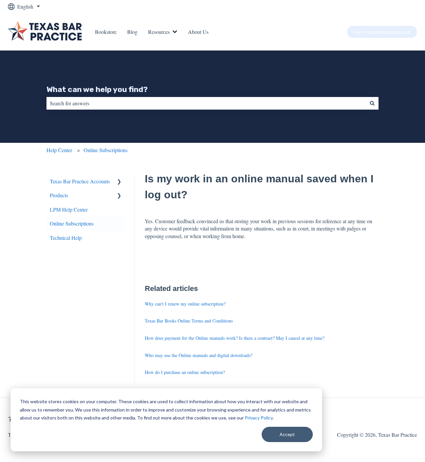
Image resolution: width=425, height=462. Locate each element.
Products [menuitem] (59, 195)
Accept (287, 434)
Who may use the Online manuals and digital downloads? (198, 355)
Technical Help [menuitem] (66, 237)
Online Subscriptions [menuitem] (72, 223)
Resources (159, 31)
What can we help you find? (97, 89)
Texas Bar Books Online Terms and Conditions (189, 321)
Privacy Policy (259, 417)
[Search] (372, 103)
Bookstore (106, 31)
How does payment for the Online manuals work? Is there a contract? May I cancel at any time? (234, 338)
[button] (119, 182)
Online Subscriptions (106, 149)
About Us (198, 31)
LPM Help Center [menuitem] (69, 209)
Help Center (59, 149)
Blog (132, 31)
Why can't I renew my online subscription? (185, 304)
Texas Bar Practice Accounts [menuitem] (80, 181)
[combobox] (206, 103)
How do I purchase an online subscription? (185, 372)
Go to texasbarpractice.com (382, 31)
